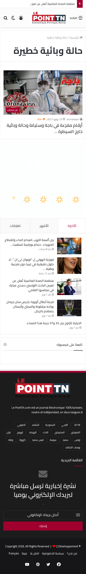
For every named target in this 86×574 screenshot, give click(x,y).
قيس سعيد (38, 439)
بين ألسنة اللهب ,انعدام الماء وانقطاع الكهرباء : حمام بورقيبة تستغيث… (29, 242)
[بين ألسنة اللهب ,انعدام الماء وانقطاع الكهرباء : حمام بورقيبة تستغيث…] (69, 246)
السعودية (50, 424)
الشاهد (35, 424)
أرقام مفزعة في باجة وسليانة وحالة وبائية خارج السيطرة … (44, 128)
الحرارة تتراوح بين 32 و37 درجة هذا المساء (54, 323)
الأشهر (44, 225)
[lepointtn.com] (49, 17)
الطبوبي (21, 424)
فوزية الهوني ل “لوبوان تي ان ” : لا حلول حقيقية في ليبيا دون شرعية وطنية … (31, 264)
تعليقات (15, 225)
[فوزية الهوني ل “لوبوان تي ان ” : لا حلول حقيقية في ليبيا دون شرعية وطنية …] (69, 265)
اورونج (20, 432)
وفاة (10, 439)
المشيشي (59, 432)
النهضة (33, 432)
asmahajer (73, 119)
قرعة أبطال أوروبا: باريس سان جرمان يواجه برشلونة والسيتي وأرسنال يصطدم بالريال (30, 306)
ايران (8, 432)
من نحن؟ (72, 553)
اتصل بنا (34, 553)
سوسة (53, 439)
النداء (45, 432)
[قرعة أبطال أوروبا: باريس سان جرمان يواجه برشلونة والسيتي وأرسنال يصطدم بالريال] (69, 308)
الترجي (64, 424)
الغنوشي (75, 432)
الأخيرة (72, 225)
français (14, 553)
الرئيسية (75, 37)
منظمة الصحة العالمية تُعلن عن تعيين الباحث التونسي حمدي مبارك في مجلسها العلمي (31, 285)
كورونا (22, 439)
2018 (77, 424)
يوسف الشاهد (72, 447)
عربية (24, 553)
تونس (77, 439)
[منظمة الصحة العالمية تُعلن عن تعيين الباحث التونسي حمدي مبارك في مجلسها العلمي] (69, 287)
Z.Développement (67, 546)
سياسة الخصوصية (53, 553)
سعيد (65, 439)
